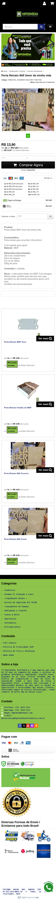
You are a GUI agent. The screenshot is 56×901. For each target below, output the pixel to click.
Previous (5, 47)
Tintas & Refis (11, 615)
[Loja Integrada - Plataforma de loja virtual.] (28, 897)
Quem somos (8, 655)
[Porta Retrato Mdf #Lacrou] (28, 471)
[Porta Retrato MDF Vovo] (28, 340)
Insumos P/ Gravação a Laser (19, 594)
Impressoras (10, 619)
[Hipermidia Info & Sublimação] (28, 14)
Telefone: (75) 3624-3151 (16, 707)
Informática (10, 623)
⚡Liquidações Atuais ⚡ (15, 598)
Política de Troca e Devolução (19, 651)
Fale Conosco (9, 643)
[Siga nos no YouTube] (28, 726)
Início (5, 71)
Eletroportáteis (12, 627)
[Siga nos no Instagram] (32, 726)
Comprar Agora (30, 165)
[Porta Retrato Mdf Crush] (28, 537)
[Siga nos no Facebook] (20, 726)
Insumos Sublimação (34, 71)
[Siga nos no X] (24, 726)
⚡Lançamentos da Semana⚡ (16, 606)
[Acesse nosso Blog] (36, 726)
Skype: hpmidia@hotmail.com (17, 713)
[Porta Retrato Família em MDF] (28, 406)
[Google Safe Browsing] (27, 764)
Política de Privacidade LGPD (18, 647)
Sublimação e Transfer (17, 71)
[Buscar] (41, 27)
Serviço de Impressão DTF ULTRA (20, 602)
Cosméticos (9, 590)
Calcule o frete (8, 216)
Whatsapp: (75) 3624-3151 (16, 710)
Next (51, 46)
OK (50, 216)
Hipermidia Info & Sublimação (45, 82)
